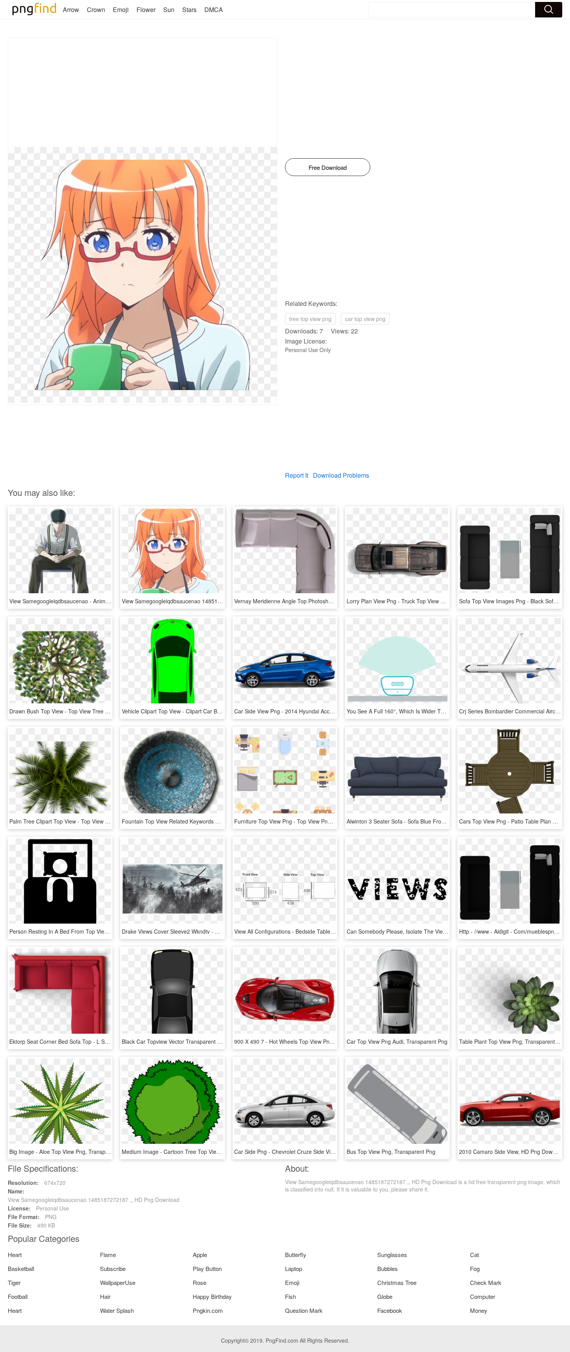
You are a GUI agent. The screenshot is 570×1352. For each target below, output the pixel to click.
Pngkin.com (208, 1310)
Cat (474, 1254)
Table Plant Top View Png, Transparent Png (512, 1041)
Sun (168, 9)
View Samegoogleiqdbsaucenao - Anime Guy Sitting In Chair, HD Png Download (107, 601)
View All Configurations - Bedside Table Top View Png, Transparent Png (322, 931)
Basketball (21, 1268)
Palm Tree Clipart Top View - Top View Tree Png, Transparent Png (90, 821)
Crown (96, 9)
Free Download (328, 167)
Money (478, 1310)
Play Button (207, 1268)
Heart (15, 1254)
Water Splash (117, 1310)
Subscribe (113, 1268)
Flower (145, 9)
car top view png (365, 319)
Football (18, 1296)
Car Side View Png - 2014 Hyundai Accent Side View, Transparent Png (320, 711)
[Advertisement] (142, 92)
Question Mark (304, 1310)
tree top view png (310, 319)
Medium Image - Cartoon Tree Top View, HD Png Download (195, 1151)
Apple (200, 1254)
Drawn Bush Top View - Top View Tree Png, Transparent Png (84, 711)
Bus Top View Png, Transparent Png (391, 1151)
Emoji (121, 9)
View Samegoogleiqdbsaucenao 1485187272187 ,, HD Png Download (208, 601)
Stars (189, 9)
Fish (290, 1296)
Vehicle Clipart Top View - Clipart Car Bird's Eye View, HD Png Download (210, 711)
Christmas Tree (396, 1282)
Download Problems (341, 475)
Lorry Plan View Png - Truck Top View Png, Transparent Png (420, 601)
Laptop (293, 1268)
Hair (105, 1296)
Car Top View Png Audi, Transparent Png (397, 1041)
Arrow (71, 9)
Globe (384, 1296)
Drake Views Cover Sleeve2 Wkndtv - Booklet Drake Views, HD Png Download (217, 931)
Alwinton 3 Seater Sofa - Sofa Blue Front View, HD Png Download (427, 821)
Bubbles (387, 1268)
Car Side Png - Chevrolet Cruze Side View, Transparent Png (307, 1151)
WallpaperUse (117, 1282)
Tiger (14, 1282)
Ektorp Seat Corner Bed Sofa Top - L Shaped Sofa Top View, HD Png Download (107, 1041)
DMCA (213, 9)
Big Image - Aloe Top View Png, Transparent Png (69, 1151)
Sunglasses (392, 1254)
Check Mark (485, 1282)
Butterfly (295, 1254)
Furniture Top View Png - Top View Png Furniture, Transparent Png (316, 821)
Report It (296, 475)
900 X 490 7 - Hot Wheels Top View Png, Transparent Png (305, 1041)
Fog (475, 1268)
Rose (199, 1282)
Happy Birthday (212, 1296)
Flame (108, 1254)
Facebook (389, 1310)
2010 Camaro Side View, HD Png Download (512, 1151)
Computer (482, 1296)
